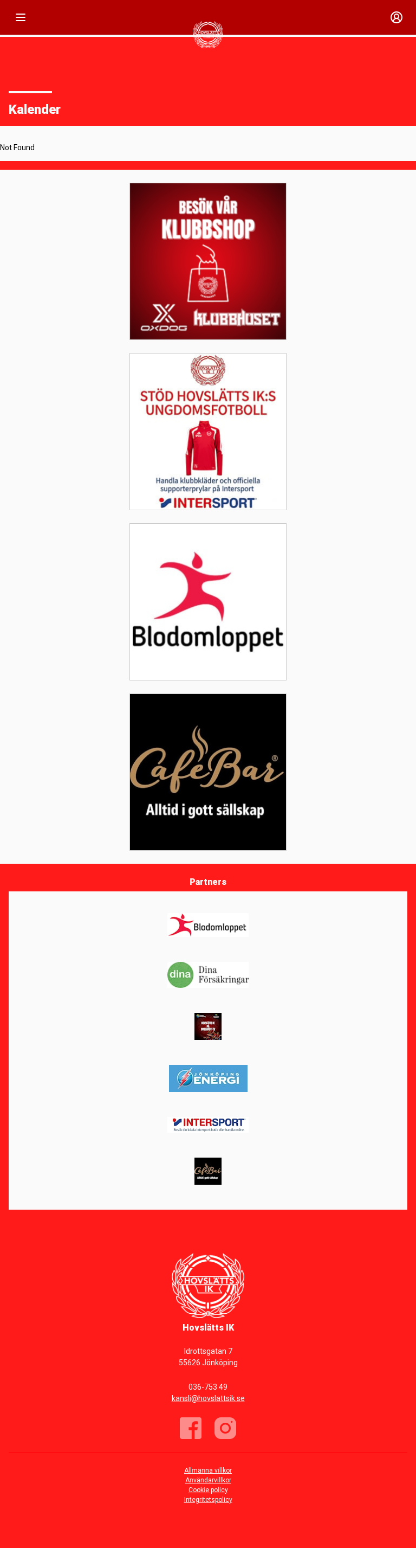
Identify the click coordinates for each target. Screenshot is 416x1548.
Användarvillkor (208, 1480)
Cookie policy (208, 1490)
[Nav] (20, 17)
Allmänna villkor (208, 1470)
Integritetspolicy (208, 1500)
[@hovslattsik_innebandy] (225, 1428)
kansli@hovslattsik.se (208, 1398)
